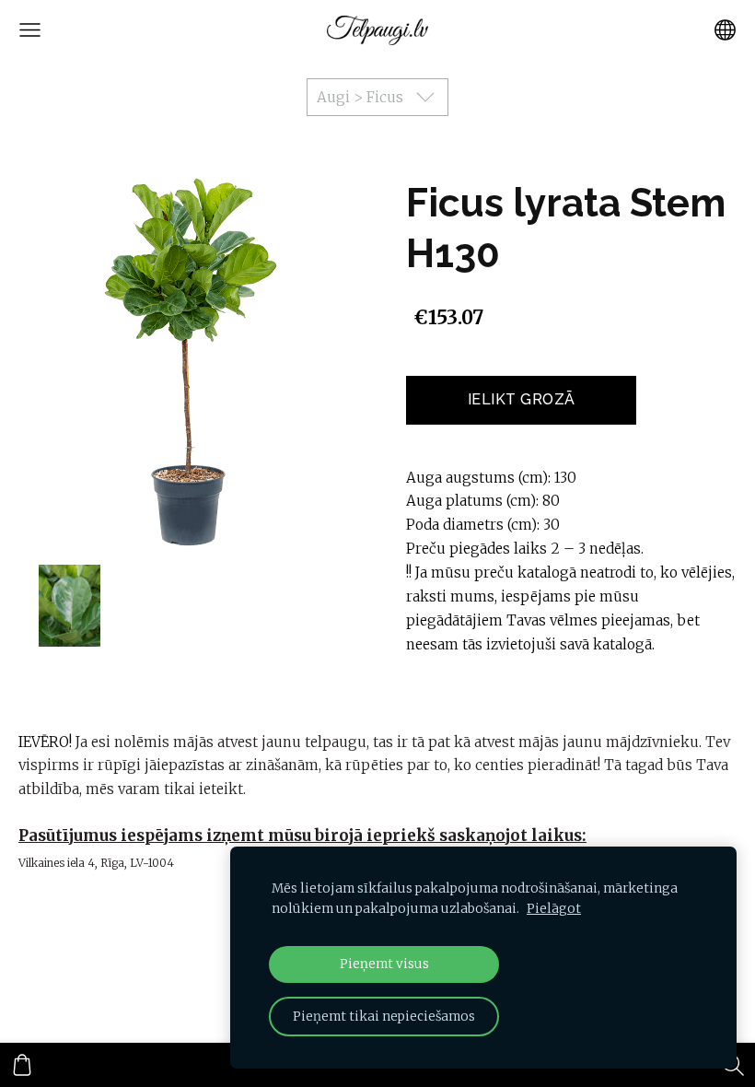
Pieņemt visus (384, 964)
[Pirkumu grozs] (22, 1065)
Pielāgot (554, 909)
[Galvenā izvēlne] (30, 30)
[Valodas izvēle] (725, 30)
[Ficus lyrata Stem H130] (69, 606)
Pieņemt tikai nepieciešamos (384, 1016)
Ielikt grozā (521, 399)
